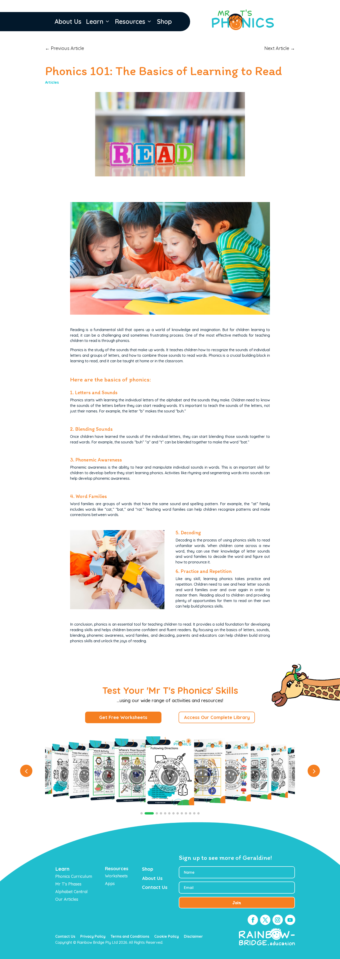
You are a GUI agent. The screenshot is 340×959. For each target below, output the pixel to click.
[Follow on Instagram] (277, 920)
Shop (164, 21)
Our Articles (66, 899)
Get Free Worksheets (123, 717)
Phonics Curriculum (73, 876)
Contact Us (65, 937)
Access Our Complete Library (217, 717)
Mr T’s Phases (68, 884)
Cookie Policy (166, 937)
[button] (314, 771)
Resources (130, 21)
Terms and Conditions (130, 937)
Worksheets (116, 876)
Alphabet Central (71, 891)
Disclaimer (193, 937)
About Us (68, 21)
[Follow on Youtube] (290, 920)
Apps (110, 883)
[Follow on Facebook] (252, 920)
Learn (94, 21)
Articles (52, 82)
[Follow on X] (265, 920)
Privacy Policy (92, 937)
